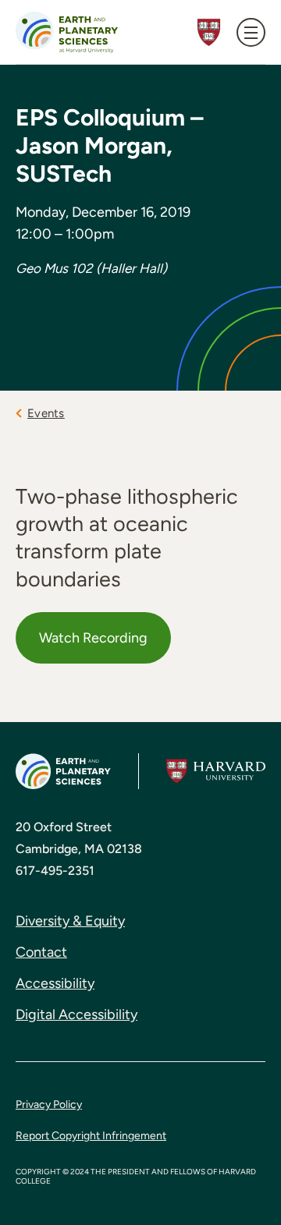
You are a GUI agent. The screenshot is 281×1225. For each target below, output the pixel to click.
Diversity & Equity (70, 920)
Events (46, 413)
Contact (41, 952)
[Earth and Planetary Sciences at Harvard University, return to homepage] (67, 32)
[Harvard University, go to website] (215, 771)
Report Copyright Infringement (91, 1135)
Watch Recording (93, 637)
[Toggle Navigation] (251, 32)
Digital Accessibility (76, 1014)
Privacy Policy (49, 1104)
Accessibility (55, 983)
